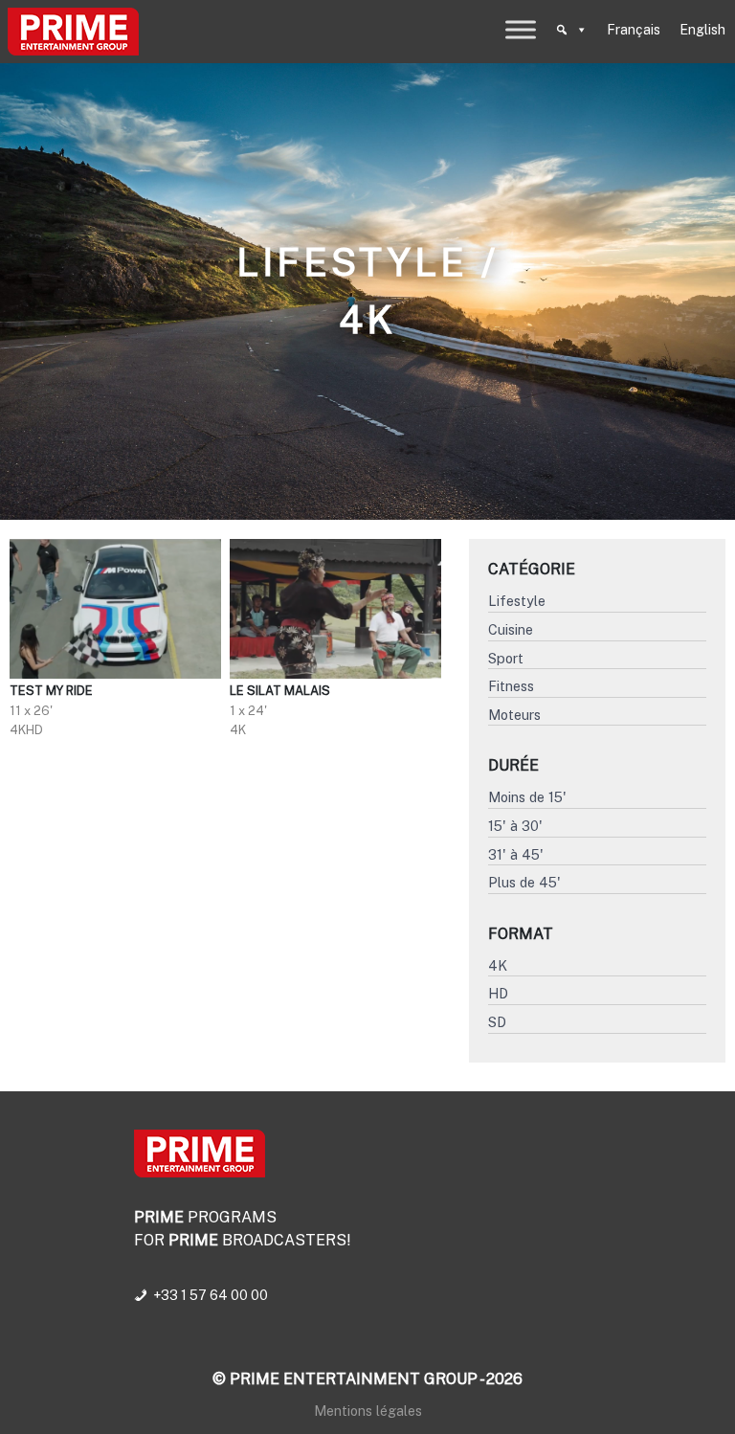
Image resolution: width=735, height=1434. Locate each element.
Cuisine (510, 629)
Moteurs (514, 714)
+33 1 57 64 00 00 (210, 1295)
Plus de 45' (524, 882)
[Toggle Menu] (520, 29)
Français (633, 29)
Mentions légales (368, 1410)
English (702, 29)
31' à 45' (516, 854)
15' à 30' (515, 826)
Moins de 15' (527, 797)
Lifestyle (517, 601)
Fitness (511, 686)
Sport (505, 658)
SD (497, 1022)
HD (498, 993)
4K (497, 965)
